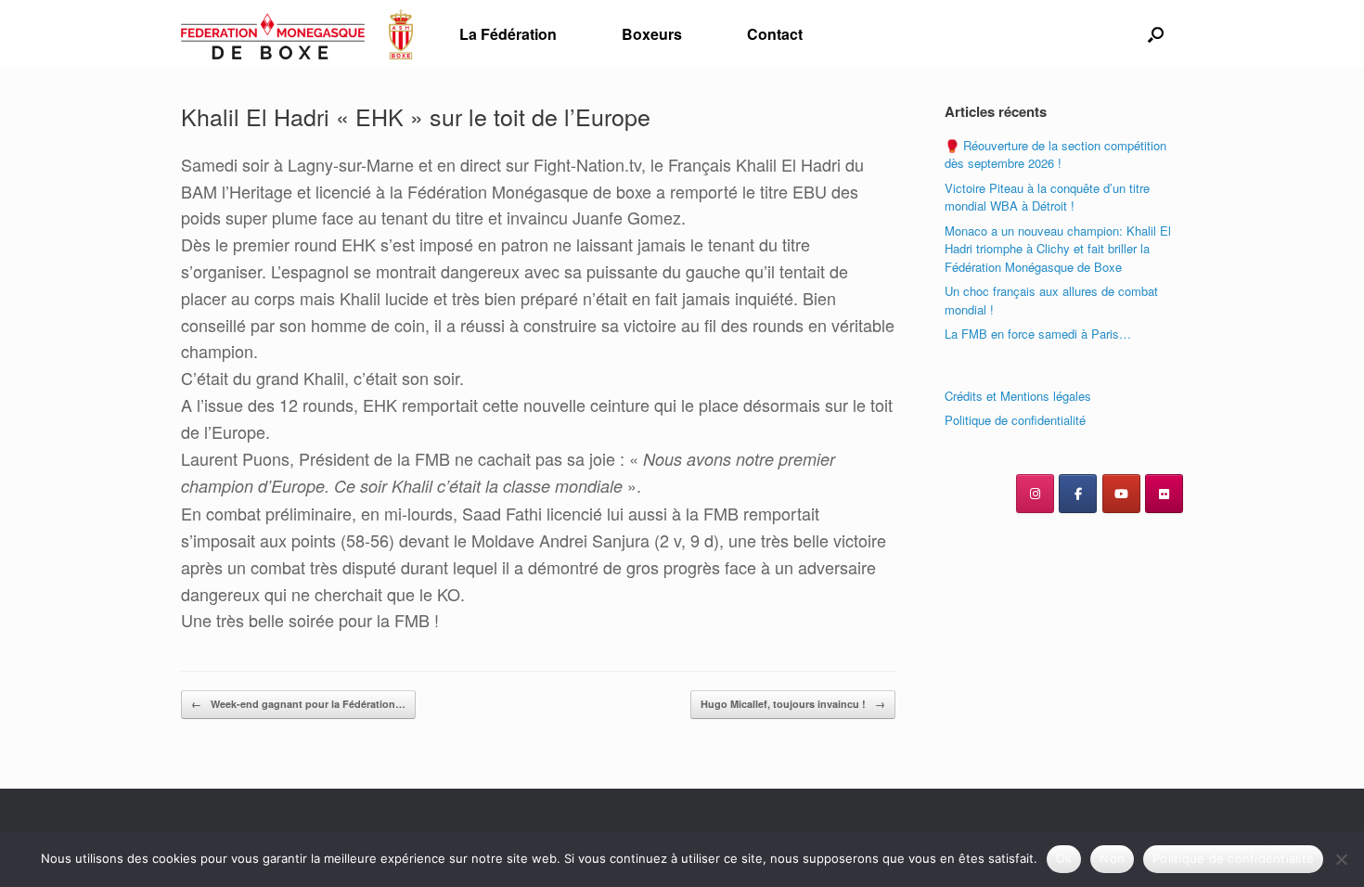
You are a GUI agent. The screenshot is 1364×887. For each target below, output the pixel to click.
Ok (1064, 858)
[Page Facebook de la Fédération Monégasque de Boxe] (1078, 493)
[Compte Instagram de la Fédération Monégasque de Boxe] (1035, 493)
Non (1112, 858)
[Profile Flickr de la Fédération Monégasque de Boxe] (1164, 493)
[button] (1155, 34)
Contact (775, 34)
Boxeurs (652, 34)
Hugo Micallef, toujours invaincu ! (793, 704)
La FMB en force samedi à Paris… (1038, 333)
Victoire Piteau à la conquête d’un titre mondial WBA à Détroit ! (1047, 197)
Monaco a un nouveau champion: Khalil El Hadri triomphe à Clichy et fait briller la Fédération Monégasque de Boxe (1058, 249)
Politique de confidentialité (1015, 420)
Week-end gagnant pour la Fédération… (298, 704)
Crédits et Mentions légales (1018, 396)
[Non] (1341, 859)
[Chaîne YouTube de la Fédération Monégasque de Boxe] (1121, 493)
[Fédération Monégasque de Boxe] (297, 34)
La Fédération (508, 34)
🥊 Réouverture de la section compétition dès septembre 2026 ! (1055, 154)
